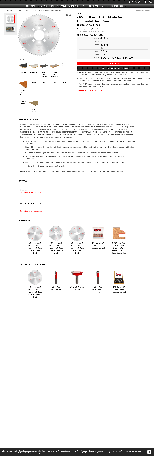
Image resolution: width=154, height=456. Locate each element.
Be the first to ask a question (31, 211)
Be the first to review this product (33, 192)
